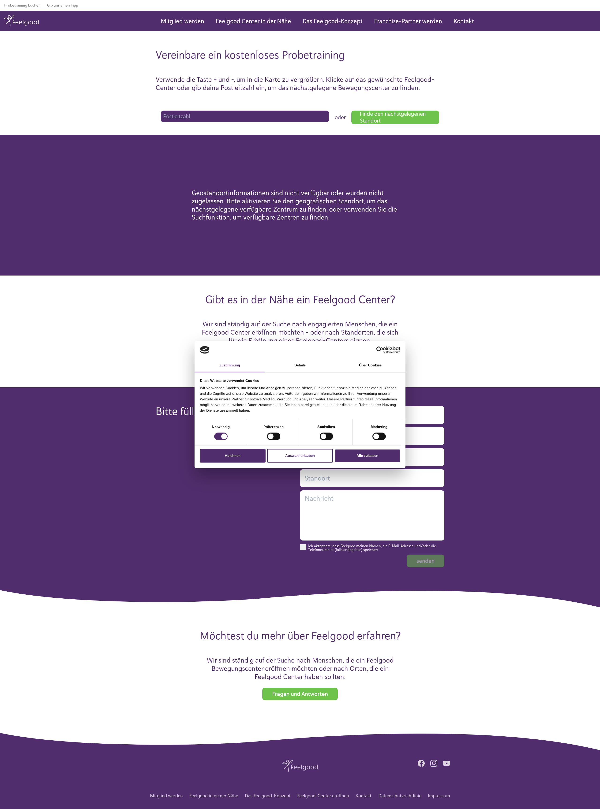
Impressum (439, 796)
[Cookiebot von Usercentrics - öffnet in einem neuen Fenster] (379, 349)
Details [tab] (300, 365)
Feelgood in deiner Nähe (213, 796)
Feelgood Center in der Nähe (253, 21)
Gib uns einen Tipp (62, 5)
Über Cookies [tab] (370, 365)
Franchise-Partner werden (408, 21)
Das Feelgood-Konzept (333, 21)
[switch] (273, 436)
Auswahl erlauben (300, 456)
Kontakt (464, 21)
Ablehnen (232, 456)
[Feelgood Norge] (300, 765)
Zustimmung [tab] (229, 365)
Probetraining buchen (22, 5)
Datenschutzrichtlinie (399, 796)
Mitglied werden (182, 21)
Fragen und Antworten (300, 693)
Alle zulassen (367, 456)
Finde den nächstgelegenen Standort (393, 117)
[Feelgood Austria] (21, 21)
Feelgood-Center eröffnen (323, 796)
